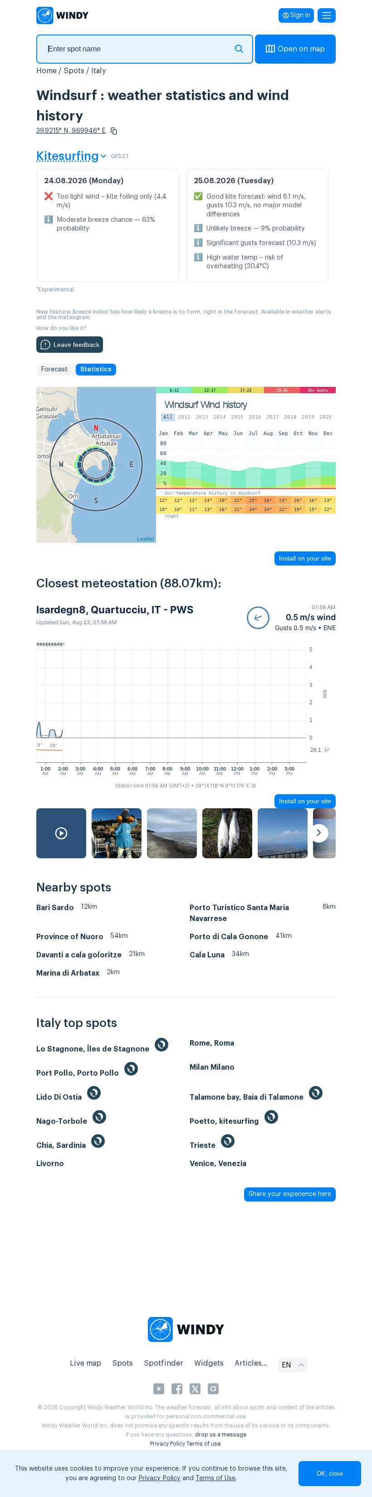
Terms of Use (215, 1478)
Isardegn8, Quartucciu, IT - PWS (114, 610)
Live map (85, 1363)
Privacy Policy (167, 1444)
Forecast (54, 369)
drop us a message (220, 1434)
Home (46, 71)
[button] (113, 130)
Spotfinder (163, 1363)
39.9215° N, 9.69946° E (71, 131)
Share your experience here (290, 1194)
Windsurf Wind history (206, 405)
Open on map (301, 49)
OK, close (330, 1473)
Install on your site (305, 558)
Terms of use (203, 1444)
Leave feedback (76, 344)
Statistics (96, 369)
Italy (98, 71)
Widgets (209, 1363)
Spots (74, 71)
